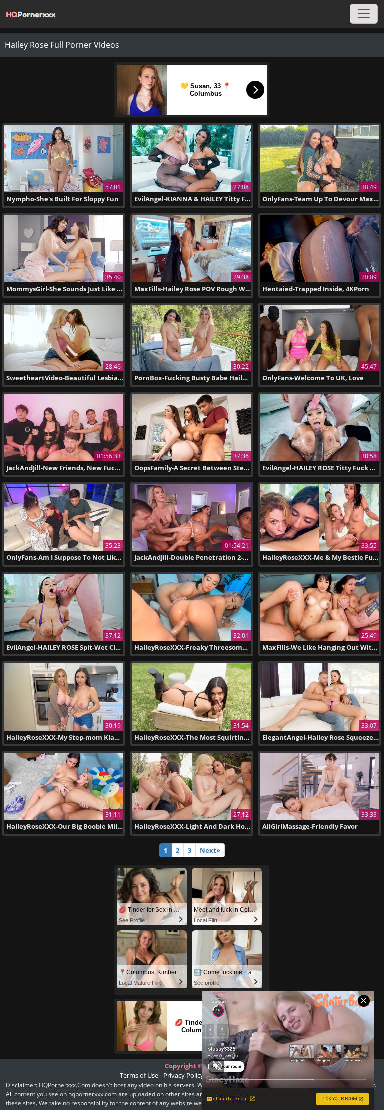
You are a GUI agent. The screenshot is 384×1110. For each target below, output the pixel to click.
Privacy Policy (184, 1075)
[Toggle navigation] (364, 14)
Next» (210, 850)
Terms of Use (139, 1075)
